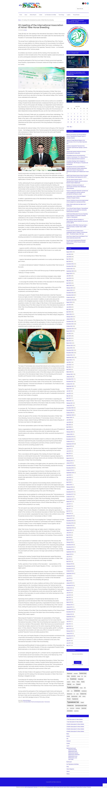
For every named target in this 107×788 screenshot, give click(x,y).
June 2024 (69, 307)
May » (71, 126)
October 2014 (69, 571)
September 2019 (70, 443)
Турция (82, 702)
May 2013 (69, 597)
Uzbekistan (77, 691)
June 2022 (69, 364)
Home (19, 20)
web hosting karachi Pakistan (31, 787)
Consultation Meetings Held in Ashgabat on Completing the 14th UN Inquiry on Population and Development (77, 163)
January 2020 (69, 434)
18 (68, 119)
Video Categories (70, 769)
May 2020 (69, 424)
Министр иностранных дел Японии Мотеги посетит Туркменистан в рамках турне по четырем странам (76, 136)
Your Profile (70, 759)
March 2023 (69, 343)
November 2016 (70, 523)
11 (68, 116)
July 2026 (69, 254)
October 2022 (69, 355)
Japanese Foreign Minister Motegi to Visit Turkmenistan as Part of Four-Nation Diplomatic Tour (77, 142)
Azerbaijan (76, 673)
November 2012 (70, 611)
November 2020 (70, 410)
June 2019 (69, 451)
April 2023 (69, 340)
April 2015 (69, 561)
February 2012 (70, 631)
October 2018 (69, 470)
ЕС (74, 693)
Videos (68, 771)
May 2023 (69, 338)
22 (80, 119)
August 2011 (69, 638)
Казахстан (83, 693)
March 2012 (69, 628)
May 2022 (69, 367)
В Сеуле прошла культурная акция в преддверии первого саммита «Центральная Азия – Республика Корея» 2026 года (77, 232)
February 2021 (70, 403)
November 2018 (70, 467)
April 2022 (69, 369)
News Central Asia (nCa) (30, 5)
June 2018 (69, 477)
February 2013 (70, 604)
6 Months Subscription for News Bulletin (75, 729)
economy (73, 676)
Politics (78, 681)
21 (77, 119)
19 (71, 119)
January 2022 (69, 376)
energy (78, 676)
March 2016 (69, 539)
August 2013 (69, 590)
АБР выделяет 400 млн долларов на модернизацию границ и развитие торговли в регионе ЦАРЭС (77, 221)
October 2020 (69, 412)
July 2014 (69, 575)
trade (73, 684)
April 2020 (69, 427)
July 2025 (69, 275)
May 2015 (69, 559)
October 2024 (69, 297)
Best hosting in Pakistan (85, 787)
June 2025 (69, 278)
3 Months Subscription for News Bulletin (75, 724)
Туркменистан (73, 702)
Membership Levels (72, 757)
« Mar (68, 126)
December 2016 (70, 520)
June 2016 (69, 532)
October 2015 (69, 549)
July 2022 (69, 362)
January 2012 (69, 633)
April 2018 (69, 482)
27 (74, 122)
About (68, 733)
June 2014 (69, 578)
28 (77, 122)
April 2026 (69, 261)
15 (80, 116)
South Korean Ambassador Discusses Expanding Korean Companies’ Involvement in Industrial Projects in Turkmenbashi (77, 215)
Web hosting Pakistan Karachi (60, 787)
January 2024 (69, 319)
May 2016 (69, 535)
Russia (82, 681)
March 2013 (69, 602)
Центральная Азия (81, 705)
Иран (78, 693)
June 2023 (69, 335)
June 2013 (69, 595)
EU (82, 676)
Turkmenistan (47, 701)
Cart (67, 738)
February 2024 (70, 316)
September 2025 (70, 271)
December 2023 (70, 321)
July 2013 (69, 592)
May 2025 (69, 280)
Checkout (69, 741)
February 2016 (70, 542)
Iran (67, 679)
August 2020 (69, 417)
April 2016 (69, 537)
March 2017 (69, 513)
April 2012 (69, 626)
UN (84, 687)
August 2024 (69, 302)
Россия (68, 699)
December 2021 (70, 379)
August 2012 (69, 619)
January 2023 (69, 347)
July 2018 (69, 475)
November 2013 (70, 585)
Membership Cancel (72, 751)
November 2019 (70, 439)
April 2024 (69, 311)
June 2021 (69, 393)
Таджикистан (75, 699)
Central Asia (82, 673)
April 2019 (69, 455)
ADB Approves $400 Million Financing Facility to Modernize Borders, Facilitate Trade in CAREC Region (77, 227)
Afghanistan (69, 673)
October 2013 (69, 587)
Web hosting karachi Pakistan (73, 787)
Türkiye (81, 687)
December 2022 (70, 350)
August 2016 (69, 530)
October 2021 (69, 383)
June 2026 (69, 256)
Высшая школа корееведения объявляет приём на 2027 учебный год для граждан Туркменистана (76, 242)
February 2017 (70, 515)
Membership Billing (72, 749)
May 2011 (69, 645)
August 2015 (69, 554)
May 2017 (69, 508)
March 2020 (69, 429)
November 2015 (70, 547)
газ (67, 708)
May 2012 (69, 623)
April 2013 (69, 599)
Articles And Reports (27, 700)
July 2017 (69, 503)
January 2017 (69, 518)
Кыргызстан (74, 696)
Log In (68, 745)
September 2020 (70, 415)
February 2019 (70, 460)
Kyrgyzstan (80, 679)
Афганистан (69, 693)
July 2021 (69, 391)
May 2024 (69, 309)
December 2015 (70, 544)
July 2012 (69, 621)
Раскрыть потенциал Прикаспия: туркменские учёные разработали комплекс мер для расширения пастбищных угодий (77, 192)
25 (68, 122)
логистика (72, 708)
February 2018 (70, 487)
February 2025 (70, 287)
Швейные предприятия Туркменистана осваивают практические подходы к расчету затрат (77, 147)
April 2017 (69, 511)
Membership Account (71, 748)
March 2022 (69, 371)
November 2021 (70, 381)
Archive (68, 736)
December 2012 (70, 609)
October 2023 (69, 326)
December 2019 (70, 436)
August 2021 (69, 388)
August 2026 (69, 251)
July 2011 (69, 640)
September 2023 (70, 328)
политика (78, 708)
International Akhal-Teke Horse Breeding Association (33, 701)
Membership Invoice (72, 756)
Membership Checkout (73, 753)
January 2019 (69, 463)
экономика (69, 710)
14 (77, 116)
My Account (69, 761)
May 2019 (69, 453)
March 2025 (69, 285)
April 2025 (69, 283)
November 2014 (70, 568)
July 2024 (69, 304)
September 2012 (70, 616)
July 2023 (69, 333)
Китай (68, 696)
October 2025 (69, 268)
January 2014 (69, 583)
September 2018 (70, 472)
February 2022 (70, 374)
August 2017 (69, 501)
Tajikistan (69, 684)
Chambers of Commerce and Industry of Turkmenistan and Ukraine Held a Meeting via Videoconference (76, 187)
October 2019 (69, 441)
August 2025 (69, 273)
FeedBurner (80, 664)
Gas (85, 676)
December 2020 (70, 407)
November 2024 (70, 295)
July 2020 (69, 419)
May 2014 (69, 580)
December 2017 (70, 491)
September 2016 (70, 527)
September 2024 (70, 299)
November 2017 (70, 494)
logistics (68, 681)
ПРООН (84, 696)
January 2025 (69, 290)
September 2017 (70, 499)
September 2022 (70, 357)
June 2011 (69, 643)
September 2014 (70, 573)
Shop (68, 766)
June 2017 (69, 506)
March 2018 (69, 484)
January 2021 (69, 405)
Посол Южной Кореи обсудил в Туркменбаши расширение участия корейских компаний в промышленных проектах (77, 210)
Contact (68, 743)
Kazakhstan (73, 679)
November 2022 (70, 352)
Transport (78, 684)
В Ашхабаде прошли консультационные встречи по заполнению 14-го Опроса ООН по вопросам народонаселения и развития (77, 157)
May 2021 (69, 395)
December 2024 (70, 292)
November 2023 (70, 323)
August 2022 (69, 359)
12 (71, 116)
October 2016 (69, 525)
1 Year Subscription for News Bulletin (75, 719)
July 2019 (69, 448)
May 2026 (69, 259)
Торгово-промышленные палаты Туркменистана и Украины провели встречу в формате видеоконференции (77, 181)
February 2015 (70, 563)
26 (71, 122)
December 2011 (70, 635)
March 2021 (69, 400)
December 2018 (70, 465)
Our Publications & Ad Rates (73, 764)
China (68, 676)
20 (74, 119)
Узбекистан (70, 705)
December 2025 (70, 263)
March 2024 (69, 314)
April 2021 (69, 398)
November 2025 (70, 266)
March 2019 (69, 458)
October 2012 (69, 614)
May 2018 (69, 479)
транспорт (84, 708)
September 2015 (70, 551)
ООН (80, 696)
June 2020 (69, 422)
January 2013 (69, 607)
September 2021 (70, 386)
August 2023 (69, 331)
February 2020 (70, 431)
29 (80, 122)
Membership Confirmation (74, 754)
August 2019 (69, 446)
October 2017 (69, 496)
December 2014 (70, 566)
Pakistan (73, 681)
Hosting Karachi (49, 787)
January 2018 (69, 489)
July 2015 (69, 556)
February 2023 (70, 345)
